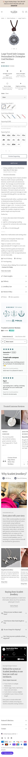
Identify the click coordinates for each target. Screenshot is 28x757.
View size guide (6, 271)
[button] (5, 66)
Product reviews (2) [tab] (7, 336)
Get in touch (14, 606)
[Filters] (2, 342)
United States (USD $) (9, 734)
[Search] (23, 11)
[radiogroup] (14, 106)
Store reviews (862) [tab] (20, 336)
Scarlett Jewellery (11, 748)
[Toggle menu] (1, 11)
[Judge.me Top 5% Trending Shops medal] (21, 314)
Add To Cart (14, 163)
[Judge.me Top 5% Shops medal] (14, 314)
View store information (9, 174)
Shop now (4, 582)
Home (2, 18)
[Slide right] (16, 49)
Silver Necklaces (11, 18)
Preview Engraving (14, 156)
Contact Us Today (7, 267)
